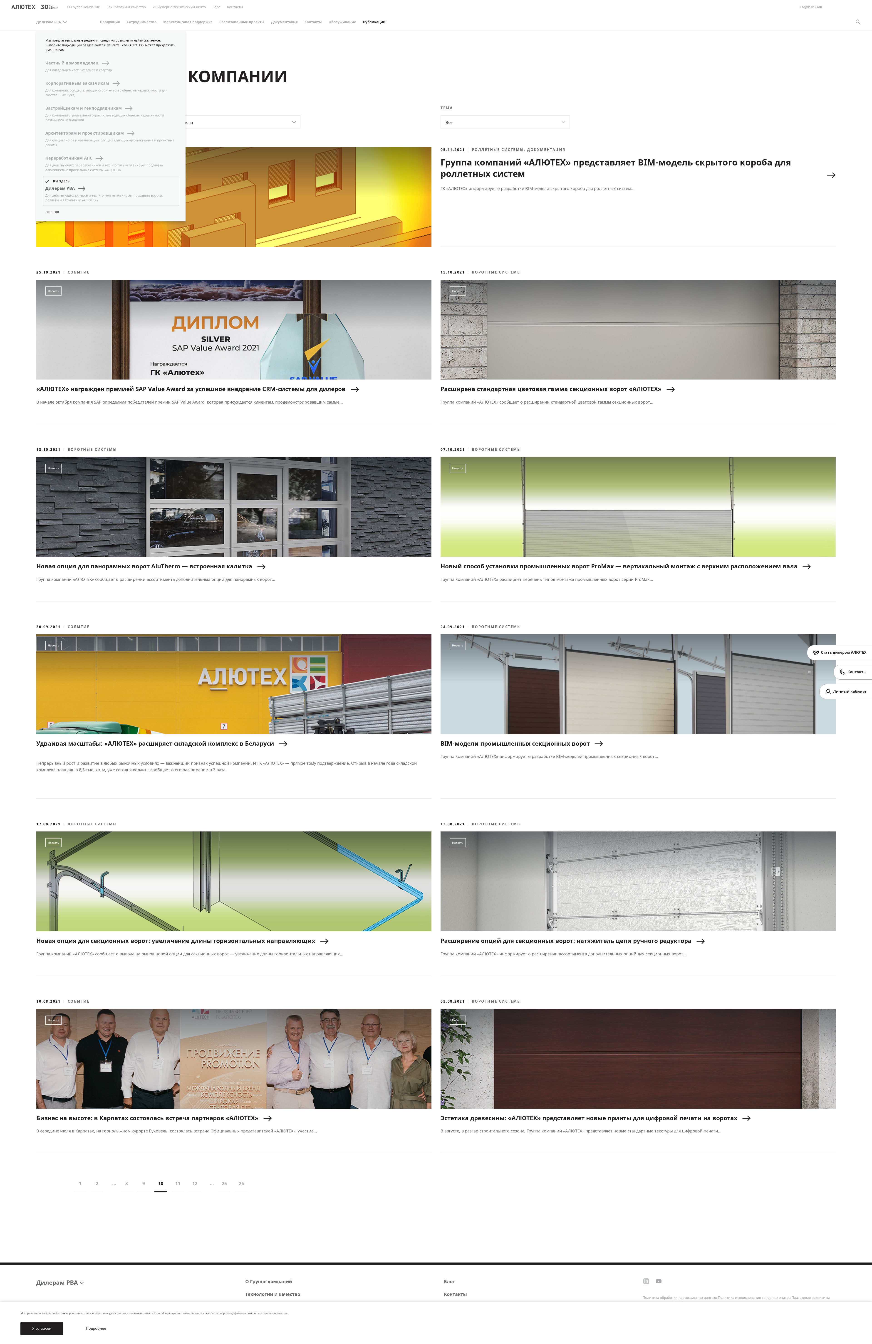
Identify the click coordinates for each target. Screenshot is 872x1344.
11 (177, 1183)
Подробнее (96, 1328)
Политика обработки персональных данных (680, 1297)
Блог (216, 7)
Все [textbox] (449, 123)
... (114, 1183)
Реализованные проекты (241, 22)
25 (224, 1183)
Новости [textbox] (184, 123)
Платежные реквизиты (811, 1297)
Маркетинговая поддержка (188, 22)
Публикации (374, 22)
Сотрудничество (141, 22)
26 (241, 1183)
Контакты (455, 1294)
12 (194, 1183)
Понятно (52, 212)
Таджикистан (811, 7)
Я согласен (41, 1328)
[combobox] (235, 122)
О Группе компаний (268, 1281)
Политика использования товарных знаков (754, 1297)
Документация (284, 22)
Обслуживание (342, 22)
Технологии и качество (272, 1294)
